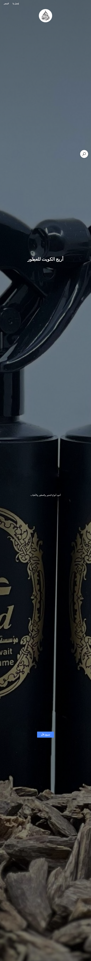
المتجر (6, 3)
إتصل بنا (16, 3)
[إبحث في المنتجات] (84, 154)
